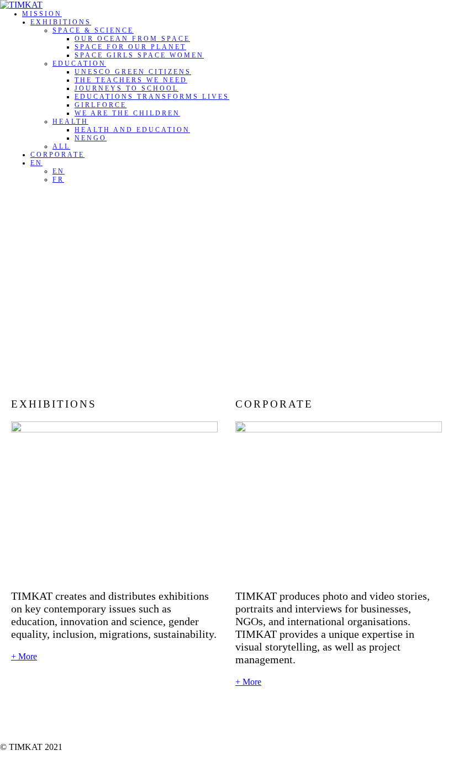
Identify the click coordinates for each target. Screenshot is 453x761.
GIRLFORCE (101, 105)
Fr (58, 179)
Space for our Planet (130, 47)
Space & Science (93, 30)
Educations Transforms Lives (152, 97)
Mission (42, 14)
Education (79, 63)
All (61, 146)
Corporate (57, 154)
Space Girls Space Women (139, 55)
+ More (24, 656)
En (36, 163)
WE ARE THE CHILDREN (127, 113)
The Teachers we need (131, 80)
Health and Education (132, 130)
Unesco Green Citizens (133, 72)
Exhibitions (60, 22)
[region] (226, 283)
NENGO (91, 138)
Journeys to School (126, 88)
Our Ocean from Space (132, 39)
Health (70, 121)
